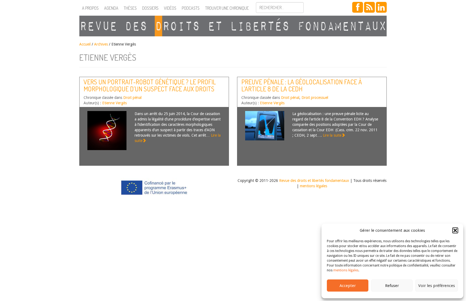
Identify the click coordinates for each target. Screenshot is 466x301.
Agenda (111, 8)
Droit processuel (314, 97)
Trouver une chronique (227, 8)
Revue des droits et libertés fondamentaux (314, 180)
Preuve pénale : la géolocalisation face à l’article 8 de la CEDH (301, 85)
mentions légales (345, 270)
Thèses (130, 8)
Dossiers (150, 8)
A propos (90, 8)
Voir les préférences (436, 285)
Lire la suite (332, 135)
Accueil (85, 44)
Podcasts (191, 8)
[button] (455, 230)
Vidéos (170, 8)
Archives (101, 44)
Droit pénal (132, 97)
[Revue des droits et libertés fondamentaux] (233, 26)
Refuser (392, 285)
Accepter (348, 285)
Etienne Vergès (114, 103)
